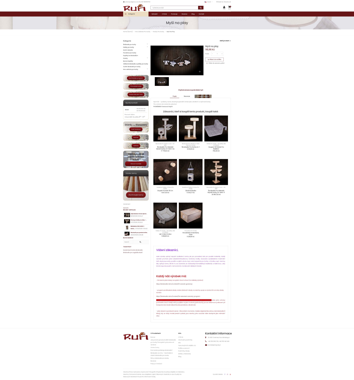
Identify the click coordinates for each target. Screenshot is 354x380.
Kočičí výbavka (128, 50)
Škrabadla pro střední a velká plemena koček (190, 144)
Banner (136, 137)
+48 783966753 (145, 2)
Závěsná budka (190, 191)
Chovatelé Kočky (135, 86)
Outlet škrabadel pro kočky (131, 67)
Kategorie (131, 14)
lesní (129, 250)
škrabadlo (126, 252)
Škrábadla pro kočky (129, 44)
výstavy (135, 146)
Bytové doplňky (128, 61)
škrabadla (139, 250)
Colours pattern (203, 96)
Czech (209, 2)
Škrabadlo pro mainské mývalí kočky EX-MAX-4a (165, 148)
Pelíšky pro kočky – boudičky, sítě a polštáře (216, 144)
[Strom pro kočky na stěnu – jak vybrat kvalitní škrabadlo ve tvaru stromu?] (127, 221)
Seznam (126, 208)
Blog (179, 356)
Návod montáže (136, 164)
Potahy (125, 58)
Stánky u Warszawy (184, 354)
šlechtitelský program (136, 78)
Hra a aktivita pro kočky (130, 69)
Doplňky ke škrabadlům (130, 55)
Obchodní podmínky (185, 340)
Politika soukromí (184, 348)
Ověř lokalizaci (136, 129)
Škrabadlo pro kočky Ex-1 (191, 147)
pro (131, 252)
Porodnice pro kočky (191, 231)
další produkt (224, 41)
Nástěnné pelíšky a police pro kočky (165, 188)
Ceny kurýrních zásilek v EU (187, 345)
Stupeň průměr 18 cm (165, 191)
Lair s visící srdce (165, 234)
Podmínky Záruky (184, 351)
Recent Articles (129, 210)
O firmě (180, 337)
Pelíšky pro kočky (128, 47)
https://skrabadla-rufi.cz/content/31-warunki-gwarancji (174, 284)
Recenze (187, 96)
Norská (125, 250)
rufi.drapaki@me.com (132, 2)
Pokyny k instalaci (156, 364)
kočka (134, 250)
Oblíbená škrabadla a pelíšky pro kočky (135, 64)
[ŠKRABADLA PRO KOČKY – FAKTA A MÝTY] (127, 227)
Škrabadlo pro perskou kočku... (139, 232)
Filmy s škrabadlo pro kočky (160, 358)
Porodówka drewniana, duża (191, 234)
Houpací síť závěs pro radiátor (216, 148)
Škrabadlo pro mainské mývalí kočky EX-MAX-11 (216, 192)
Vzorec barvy (155, 347)
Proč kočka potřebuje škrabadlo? (161, 350)
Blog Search (128, 238)
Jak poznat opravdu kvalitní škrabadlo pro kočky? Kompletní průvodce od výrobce (163, 342)
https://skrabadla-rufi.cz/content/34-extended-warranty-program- (178, 296)
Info (179, 343)
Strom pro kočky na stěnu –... (139, 220)
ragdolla (135, 252)
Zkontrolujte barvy (135, 195)
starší (141, 252)
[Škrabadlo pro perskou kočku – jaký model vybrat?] (127, 234)
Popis (174, 96)
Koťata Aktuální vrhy (136, 94)
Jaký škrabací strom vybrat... (139, 214)
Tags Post (127, 247)
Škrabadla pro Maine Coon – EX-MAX (165, 144)
